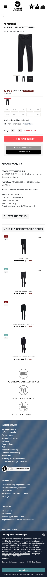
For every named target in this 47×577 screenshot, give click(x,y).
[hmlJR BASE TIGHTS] (23, 249)
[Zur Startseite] (18, 6)
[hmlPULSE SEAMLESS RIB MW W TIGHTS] (23, 348)
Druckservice (7, 490)
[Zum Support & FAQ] (32, 6)
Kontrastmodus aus (21, 468)
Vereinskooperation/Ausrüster (14, 487)
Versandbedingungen (10, 438)
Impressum (6, 455)
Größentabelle (28, 124)
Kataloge (5, 496)
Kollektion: (8, 190)
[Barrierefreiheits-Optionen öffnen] (5, 469)
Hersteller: (7, 194)
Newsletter (6, 514)
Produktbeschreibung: (13, 171)
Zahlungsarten (7, 435)
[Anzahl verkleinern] (12, 130)
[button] (5, 6)
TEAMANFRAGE (23, 152)
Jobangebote (7, 511)
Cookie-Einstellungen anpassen (14, 461)
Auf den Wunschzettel (24, 148)
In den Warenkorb (23, 139)
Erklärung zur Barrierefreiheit (13, 458)
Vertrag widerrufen (9, 429)
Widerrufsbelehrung (10, 450)
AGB (4, 447)
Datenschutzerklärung (11, 453)
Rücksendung (7, 444)
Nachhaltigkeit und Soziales (13, 516)
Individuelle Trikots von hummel (15, 493)
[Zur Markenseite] (10, 24)
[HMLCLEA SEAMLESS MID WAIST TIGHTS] (23, 315)
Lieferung (5, 441)
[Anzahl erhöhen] (20, 130)
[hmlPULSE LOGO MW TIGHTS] (23, 282)
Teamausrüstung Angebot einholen (16, 485)
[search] (23, 15)
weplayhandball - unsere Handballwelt (18, 519)
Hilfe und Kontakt (9, 432)
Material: (6, 182)
